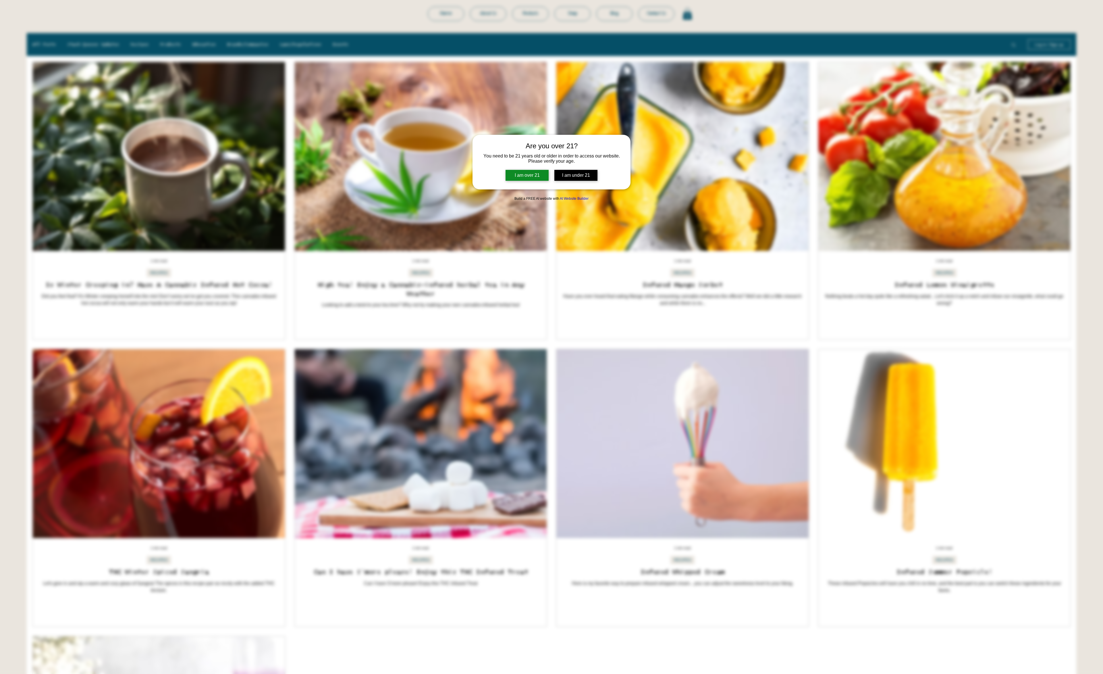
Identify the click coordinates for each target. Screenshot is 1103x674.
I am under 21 (576, 175)
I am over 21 (527, 175)
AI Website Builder (574, 199)
